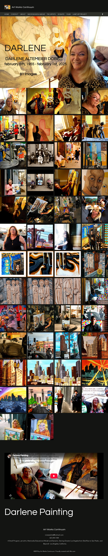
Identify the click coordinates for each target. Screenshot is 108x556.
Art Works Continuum (23, 7)
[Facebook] (102, 14)
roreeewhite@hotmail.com (54, 535)
